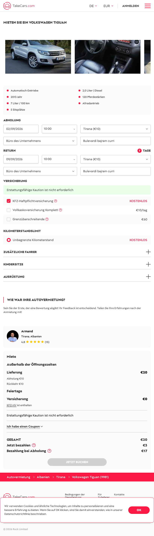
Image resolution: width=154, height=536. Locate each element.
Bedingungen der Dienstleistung (75, 496)
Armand (27, 331)
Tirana (25, 336)
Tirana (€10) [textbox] (91, 129)
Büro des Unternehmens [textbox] (23, 141)
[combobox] (57, 128)
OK (139, 510)
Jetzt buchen (77, 462)
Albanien (36, 336)
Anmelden (130, 6)
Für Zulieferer (103, 496)
